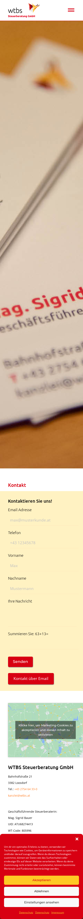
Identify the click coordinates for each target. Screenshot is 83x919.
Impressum (57, 912)
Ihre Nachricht (20, 600)
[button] (77, 839)
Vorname (15, 555)
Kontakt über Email (30, 678)
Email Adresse (20, 509)
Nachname (17, 578)
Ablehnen (41, 891)
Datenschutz (26, 912)
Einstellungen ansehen (41, 902)
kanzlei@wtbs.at (19, 795)
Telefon (14, 532)
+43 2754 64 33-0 (26, 789)
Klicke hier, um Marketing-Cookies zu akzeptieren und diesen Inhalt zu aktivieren (46, 729)
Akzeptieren (41, 880)
